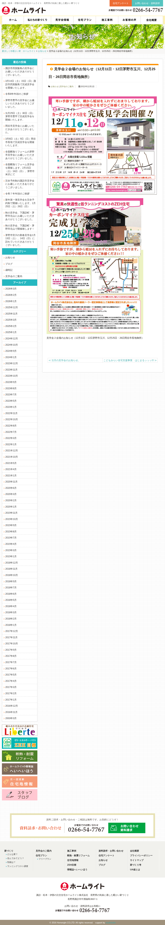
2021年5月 (11, 463)
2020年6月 (11, 488)
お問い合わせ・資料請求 (147, 3)
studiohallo (111, 922)
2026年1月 (11, 301)
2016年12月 (11, 706)
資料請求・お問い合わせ (111, 851)
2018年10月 (11, 575)
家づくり (8, 851)
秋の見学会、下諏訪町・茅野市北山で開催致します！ (19, 227)
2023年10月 (11, 376)
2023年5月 (11, 401)
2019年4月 (11, 544)
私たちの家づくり (37, 20)
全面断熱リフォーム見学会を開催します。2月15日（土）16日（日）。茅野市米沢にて (19, 169)
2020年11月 (11, 481)
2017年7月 (11, 662)
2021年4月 (11, 469)
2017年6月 (11, 668)
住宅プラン (84, 20)
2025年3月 (11, 320)
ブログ (9, 264)
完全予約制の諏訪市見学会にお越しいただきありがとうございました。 (19, 184)
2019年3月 (11, 550)
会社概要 (152, 20)
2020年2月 (11, 500)
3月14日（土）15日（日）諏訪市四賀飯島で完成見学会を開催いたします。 (20, 84)
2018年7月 (11, 587)
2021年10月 (11, 457)
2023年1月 (11, 407)
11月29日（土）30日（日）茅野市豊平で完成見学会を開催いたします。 (19, 116)
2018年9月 (11, 581)
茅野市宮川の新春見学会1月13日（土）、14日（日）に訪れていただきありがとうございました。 (20, 240)
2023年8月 (11, 388)
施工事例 (107, 20)
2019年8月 (11, 531)
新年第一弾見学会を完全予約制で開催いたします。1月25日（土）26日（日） (20, 203)
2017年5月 (11, 674)
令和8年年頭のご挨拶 (16, 94)
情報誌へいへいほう (77, 869)
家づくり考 (135, 865)
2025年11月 (11, 313)
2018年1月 (11, 625)
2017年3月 (11, 687)
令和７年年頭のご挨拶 (17, 193)
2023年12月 (11, 363)
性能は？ (11, 862)
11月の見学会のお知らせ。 (64, 360)
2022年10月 (11, 419)
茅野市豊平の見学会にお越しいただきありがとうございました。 (19, 103)
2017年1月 (11, 699)
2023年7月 (11, 394)
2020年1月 (11, 506)
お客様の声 (129, 20)
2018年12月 (11, 562)
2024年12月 (11, 338)
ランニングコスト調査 (17, 866)
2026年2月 (11, 295)
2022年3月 (11, 438)
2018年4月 (11, 606)
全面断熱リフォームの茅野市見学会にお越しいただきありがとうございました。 (19, 155)
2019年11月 (11, 513)
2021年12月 (11, 450)
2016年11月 (11, 712)
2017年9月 (11, 650)
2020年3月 (11, 494)
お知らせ (54, 86)
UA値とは (135, 869)
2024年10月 (11, 345)
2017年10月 (11, 643)
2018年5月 (11, 600)
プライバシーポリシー (141, 855)
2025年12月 (11, 307)
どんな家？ (12, 854)
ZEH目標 (71, 865)
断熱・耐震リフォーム (78, 855)
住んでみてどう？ (15, 858)
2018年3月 (11, 612)
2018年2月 (11, 618)
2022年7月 (11, 432)
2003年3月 (11, 718)
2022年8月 (11, 425)
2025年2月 (11, 326)
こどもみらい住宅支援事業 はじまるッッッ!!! (130, 360)
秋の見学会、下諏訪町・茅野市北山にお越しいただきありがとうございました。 (19, 216)
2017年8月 (11, 656)
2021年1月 (11, 475)
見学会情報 (62, 20)
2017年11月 (11, 637)
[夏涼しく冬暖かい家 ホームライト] (24, 10)
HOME (13, 20)
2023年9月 (11, 382)
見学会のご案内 (66, 86)
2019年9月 (11, 525)
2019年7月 (11, 537)
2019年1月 (11, 556)
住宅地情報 (72, 860)
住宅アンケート (121, 3)
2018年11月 (11, 569)
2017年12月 (11, 631)
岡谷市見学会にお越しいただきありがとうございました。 (19, 129)
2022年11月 (11, 413)
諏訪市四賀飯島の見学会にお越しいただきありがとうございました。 (19, 71)
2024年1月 (11, 357)
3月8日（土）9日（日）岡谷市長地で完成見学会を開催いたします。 (20, 142)
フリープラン (45, 859)
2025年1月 (11, 332)
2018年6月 (11, 594)
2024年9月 (11, 351)
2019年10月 (11, 519)
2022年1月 (11, 444)
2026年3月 (11, 288)
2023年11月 (11, 369)
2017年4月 (11, 681)
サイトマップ (137, 860)
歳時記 (9, 270)
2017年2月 (11, 693)
